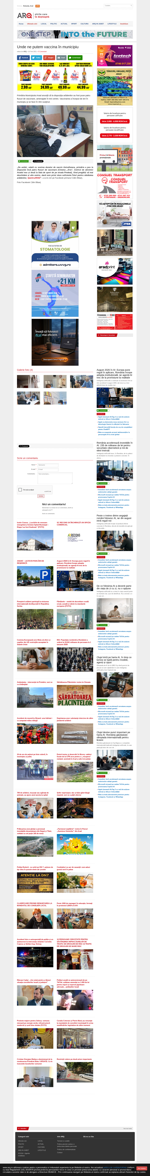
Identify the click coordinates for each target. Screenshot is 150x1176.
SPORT (74, 24)
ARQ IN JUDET (98, 24)
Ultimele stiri (32, 24)
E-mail (33, 469)
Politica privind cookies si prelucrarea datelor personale (67, 1145)
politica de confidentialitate (115, 1167)
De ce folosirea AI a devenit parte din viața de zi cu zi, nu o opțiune (114, 587)
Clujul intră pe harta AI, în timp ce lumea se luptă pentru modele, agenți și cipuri (114, 660)
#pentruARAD (34, 178)
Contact (59, 1152)
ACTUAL (64, 24)
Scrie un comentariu (48, 513)
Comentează (24, 161)
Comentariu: (31, 473)
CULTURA (84, 24)
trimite (41, 496)
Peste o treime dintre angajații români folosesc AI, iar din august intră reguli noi (114, 518)
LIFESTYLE (112, 24)
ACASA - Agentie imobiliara (24, 1154)
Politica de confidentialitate (66, 1149)
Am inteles (142, 1168)
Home (21, 24)
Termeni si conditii (63, 1141)
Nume (33, 465)
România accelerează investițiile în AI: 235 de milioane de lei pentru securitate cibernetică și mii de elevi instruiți (115, 446)
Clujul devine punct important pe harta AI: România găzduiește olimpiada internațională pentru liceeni (113, 736)
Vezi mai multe (128, 1128)
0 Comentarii (42, 51)
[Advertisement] (55, 201)
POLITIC (53, 24)
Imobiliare (124, 24)
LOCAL (44, 24)
